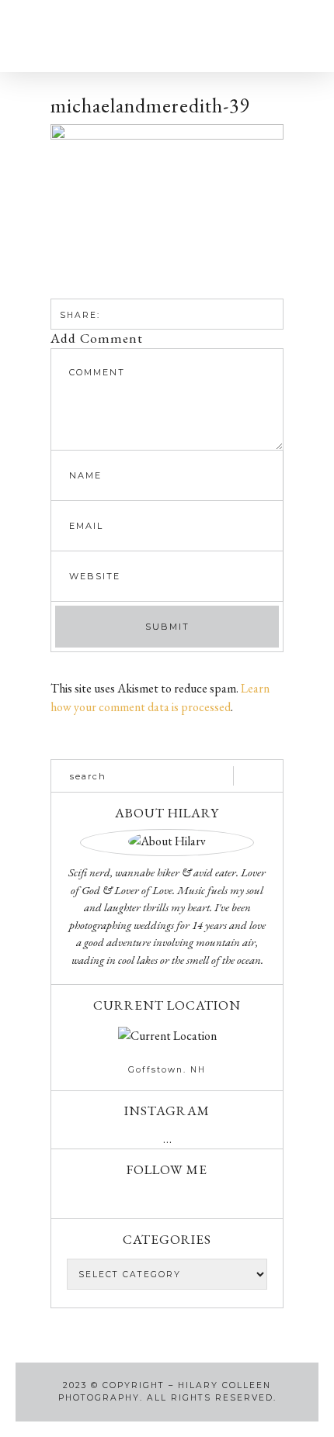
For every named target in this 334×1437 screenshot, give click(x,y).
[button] (69, 36)
